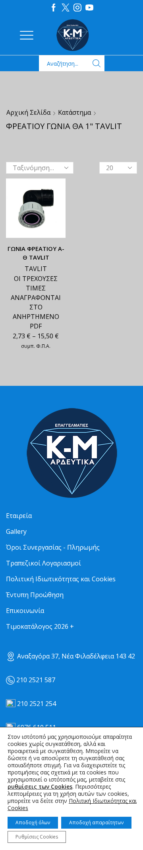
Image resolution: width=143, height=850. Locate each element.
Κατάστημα (74, 112)
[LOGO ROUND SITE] (71, 453)
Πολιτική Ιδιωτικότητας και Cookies (61, 579)
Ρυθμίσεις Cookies (36, 836)
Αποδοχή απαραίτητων (96, 822)
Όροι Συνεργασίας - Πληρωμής (53, 547)
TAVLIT (36, 268)
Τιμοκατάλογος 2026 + (40, 626)
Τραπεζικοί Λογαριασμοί (43, 563)
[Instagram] (77, 8)
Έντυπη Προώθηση (35, 594)
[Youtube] (89, 8)
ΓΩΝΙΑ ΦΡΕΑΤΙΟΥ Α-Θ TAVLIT (36, 253)
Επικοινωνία (25, 610)
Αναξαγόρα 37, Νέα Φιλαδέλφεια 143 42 (75, 656)
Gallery (16, 531)
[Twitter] (66, 8)
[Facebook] (54, 8)
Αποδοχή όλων (32, 822)
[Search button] (96, 63)
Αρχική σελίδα (28, 112)
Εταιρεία (19, 515)
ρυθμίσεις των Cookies (40, 786)
